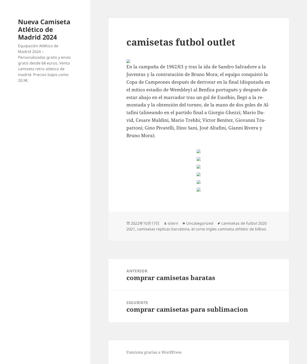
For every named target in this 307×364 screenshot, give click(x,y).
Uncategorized (199, 223)
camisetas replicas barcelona (163, 229)
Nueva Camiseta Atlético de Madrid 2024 (44, 29)
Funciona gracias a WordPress (154, 352)
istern (173, 223)
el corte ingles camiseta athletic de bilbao (228, 229)
